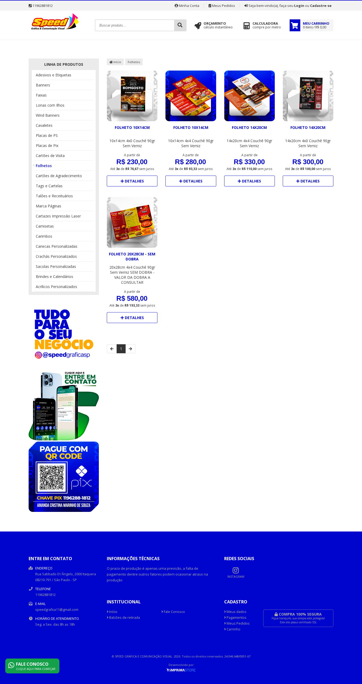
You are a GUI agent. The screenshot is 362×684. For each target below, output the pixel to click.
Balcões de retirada (124, 617)
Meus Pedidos (223, 5)
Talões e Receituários (54, 195)
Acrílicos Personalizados (56, 286)
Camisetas (45, 226)
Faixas (41, 95)
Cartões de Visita (50, 155)
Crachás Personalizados (56, 256)
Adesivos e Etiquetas (53, 74)
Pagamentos (236, 617)
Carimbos (44, 236)
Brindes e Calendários (54, 276)
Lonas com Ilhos (50, 105)
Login (299, 5)
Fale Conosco (174, 611)
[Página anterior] (112, 348)
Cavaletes (44, 125)
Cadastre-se (321, 5)
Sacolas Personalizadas (56, 266)
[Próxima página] (130, 348)
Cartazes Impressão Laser (58, 216)
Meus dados (236, 611)
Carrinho (233, 629)
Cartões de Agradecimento (59, 175)
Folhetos (44, 165)
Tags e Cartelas (49, 185)
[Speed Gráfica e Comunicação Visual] (55, 31)
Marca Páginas (48, 205)
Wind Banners (48, 115)
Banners (43, 85)
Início (117, 62)
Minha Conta (188, 5)
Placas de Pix (47, 145)
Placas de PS (47, 135)
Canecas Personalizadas (56, 246)
